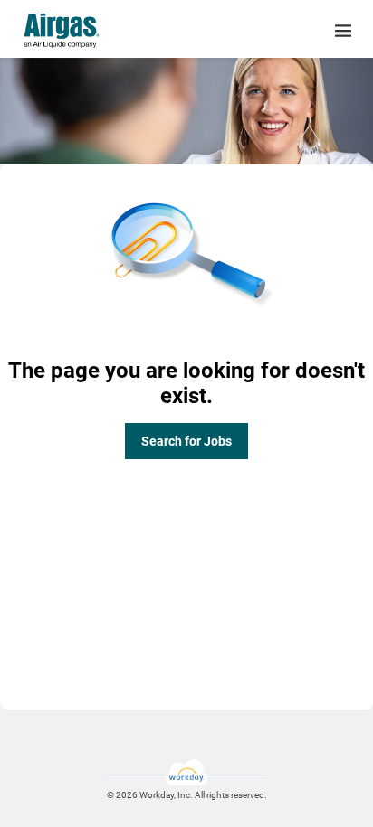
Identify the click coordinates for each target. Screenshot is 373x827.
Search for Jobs (186, 441)
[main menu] (343, 31)
